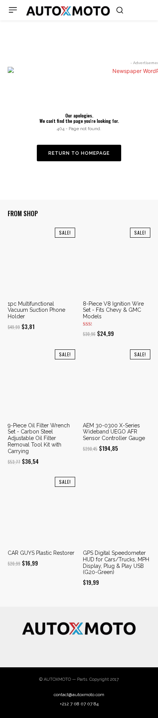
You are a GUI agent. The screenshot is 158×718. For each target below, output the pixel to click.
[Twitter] (79, 648)
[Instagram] (64, 648)
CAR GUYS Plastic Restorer (41, 553)
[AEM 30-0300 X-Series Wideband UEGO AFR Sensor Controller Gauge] (116, 383)
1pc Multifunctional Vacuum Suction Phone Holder (36, 310)
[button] (119, 10)
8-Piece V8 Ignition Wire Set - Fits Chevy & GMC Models (113, 310)
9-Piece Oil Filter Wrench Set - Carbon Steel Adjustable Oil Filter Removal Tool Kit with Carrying (39, 438)
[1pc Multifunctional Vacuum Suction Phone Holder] (41, 261)
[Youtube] (109, 648)
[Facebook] (48, 648)
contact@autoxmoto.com (79, 694)
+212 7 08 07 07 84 (79, 703)
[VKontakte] (94, 648)
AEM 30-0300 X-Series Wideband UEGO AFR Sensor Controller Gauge (114, 432)
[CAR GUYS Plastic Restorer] (41, 510)
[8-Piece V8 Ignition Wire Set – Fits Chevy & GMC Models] (116, 261)
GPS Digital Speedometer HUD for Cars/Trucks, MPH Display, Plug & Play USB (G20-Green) (116, 562)
